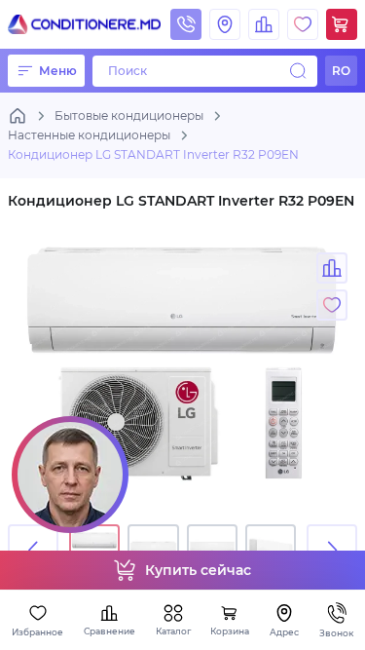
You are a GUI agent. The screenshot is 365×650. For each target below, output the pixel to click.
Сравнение (109, 631)
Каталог (173, 631)
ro (341, 70)
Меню (58, 70)
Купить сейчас (198, 570)
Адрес (284, 632)
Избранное (37, 632)
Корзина (229, 631)
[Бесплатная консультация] (70, 474)
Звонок (336, 633)
